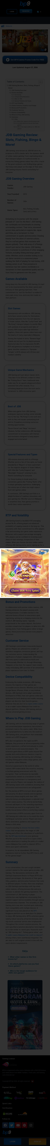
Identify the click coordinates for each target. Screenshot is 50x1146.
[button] (47, 551)
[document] (25, 573)
